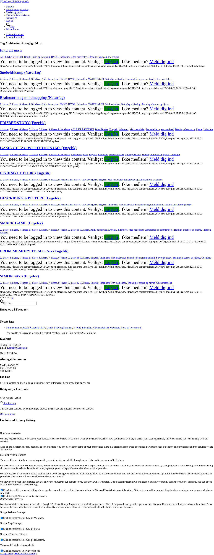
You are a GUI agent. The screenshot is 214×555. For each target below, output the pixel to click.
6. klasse (23, 129)
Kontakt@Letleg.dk (17, 347)
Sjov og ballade (133, 154)
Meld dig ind (161, 61)
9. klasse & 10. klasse (30, 79)
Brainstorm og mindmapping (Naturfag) (32, 98)
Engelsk (113, 129)
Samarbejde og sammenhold (140, 79)
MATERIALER (96, 79)
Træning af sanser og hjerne (155, 104)
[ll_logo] (14, 1)
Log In (111, 61)
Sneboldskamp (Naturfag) (20, 72)
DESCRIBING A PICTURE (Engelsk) (30, 198)
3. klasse (4, 179)
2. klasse (4, 229)
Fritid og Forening (41, 57)
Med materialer (112, 104)
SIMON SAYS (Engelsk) (19, 276)
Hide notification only (26, 553)
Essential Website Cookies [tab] (13, 455)
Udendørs (92, 57)
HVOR (54, 57)
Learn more (9, 414)
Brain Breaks (101, 129)
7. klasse (4, 79)
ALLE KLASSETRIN (11, 57)
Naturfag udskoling (114, 79)
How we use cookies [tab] (10, 433)
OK (2, 414)
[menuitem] (110, 6)
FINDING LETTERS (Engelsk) (25, 173)
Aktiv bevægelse (50, 79)
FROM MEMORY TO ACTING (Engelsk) (34, 251)
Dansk (27, 57)
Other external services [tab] (11, 499)
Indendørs (65, 57)
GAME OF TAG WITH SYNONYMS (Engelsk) (38, 148)
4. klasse (4, 129)
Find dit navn (11, 50)
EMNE (63, 79)
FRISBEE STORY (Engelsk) (23, 123)
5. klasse (14, 129)
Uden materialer (78, 57)
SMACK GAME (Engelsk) (21, 223)
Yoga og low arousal (109, 57)
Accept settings (7, 553)
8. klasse (14, 79)
